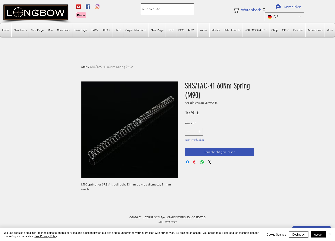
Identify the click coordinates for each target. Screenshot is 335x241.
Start (84, 66)
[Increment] (199, 131)
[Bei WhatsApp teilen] (202, 162)
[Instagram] (97, 6)
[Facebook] (88, 6)
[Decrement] (188, 131)
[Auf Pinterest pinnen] (195, 162)
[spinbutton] (194, 131)
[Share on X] (209, 162)
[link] (244, 10)
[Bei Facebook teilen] (187, 162)
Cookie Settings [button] (276, 234)
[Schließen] (330, 234)
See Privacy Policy (46, 236)
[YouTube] (78, 6)
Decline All (298, 234)
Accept (318, 234)
